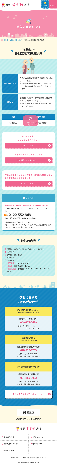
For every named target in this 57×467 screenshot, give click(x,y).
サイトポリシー (16, 458)
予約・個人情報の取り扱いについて (28, 394)
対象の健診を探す (16, 40)
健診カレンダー (9, 450)
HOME (6, 40)
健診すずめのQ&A (38, 444)
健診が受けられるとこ (11, 444)
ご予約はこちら (37, 437)
